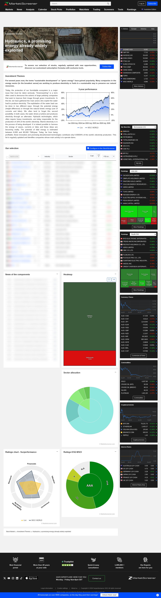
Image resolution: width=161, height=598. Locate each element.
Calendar (42, 9)
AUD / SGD (125, 327)
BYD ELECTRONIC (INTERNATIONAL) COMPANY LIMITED (135, 239)
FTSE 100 (126, 61)
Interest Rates (126, 447)
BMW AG (126, 131)
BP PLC (126, 153)
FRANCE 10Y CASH (130, 477)
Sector (71, 156)
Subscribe (152, 4)
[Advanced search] (108, 4)
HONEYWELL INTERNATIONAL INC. (135, 159)
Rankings (131, 9)
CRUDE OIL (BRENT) (128, 387)
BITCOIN (126, 424)
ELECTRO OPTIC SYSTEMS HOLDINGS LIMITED (135, 198)
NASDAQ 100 (128, 55)
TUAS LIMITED (128, 192)
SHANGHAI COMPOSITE (131, 73)
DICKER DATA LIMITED (131, 175)
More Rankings (138, 227)
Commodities (126, 363)
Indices (125, 29)
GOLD (123, 381)
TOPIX (125, 76)
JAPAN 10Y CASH (129, 474)
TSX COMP (127, 67)
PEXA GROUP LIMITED (131, 200)
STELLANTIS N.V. (129, 134)
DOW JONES (127, 58)
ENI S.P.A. (126, 146)
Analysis (30, 9)
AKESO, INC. (127, 264)
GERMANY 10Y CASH (131, 471)
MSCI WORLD (128, 82)
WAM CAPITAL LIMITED (131, 203)
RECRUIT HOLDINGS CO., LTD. (134, 244)
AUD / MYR (125, 342)
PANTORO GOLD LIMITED (132, 181)
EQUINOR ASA (128, 143)
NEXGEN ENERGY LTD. (131, 195)
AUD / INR (124, 336)
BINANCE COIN (128, 432)
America (143, 29)
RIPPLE (126, 435)
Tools (120, 9)
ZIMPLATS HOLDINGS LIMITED (134, 178)
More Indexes (138, 86)
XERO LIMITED (128, 187)
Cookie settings (62, 588)
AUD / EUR (125, 325)
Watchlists (84, 9)
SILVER (123, 390)
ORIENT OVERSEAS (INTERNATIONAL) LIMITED (135, 266)
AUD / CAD (125, 345)
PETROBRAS (127, 137)
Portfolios (70, 9)
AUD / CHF (125, 351)
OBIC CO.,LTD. (128, 250)
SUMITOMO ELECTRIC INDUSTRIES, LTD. (135, 261)
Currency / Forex (127, 297)
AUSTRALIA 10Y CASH (131, 466)
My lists (138, 163)
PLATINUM (125, 393)
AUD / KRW (125, 339)
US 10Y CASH (128, 469)
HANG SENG (127, 70)
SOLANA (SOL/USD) (130, 429)
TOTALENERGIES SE (130, 140)
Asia (152, 29)
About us (74, 588)
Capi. (92, 156)
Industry (47, 156)
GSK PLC (126, 149)
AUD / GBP (125, 330)
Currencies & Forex (138, 355)
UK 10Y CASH (128, 480)
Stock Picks (56, 9)
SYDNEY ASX (128, 49)
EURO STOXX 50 (129, 64)
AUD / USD (125, 316)
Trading (96, 9)
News (19, 9)
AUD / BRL (125, 348)
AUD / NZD (125, 333)
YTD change (108, 156)
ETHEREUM (127, 426)
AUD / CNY (125, 319)
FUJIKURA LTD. (128, 255)
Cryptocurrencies (127, 405)
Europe (133, 29)
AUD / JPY (124, 322)
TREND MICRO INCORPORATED (134, 241)
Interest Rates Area (138, 485)
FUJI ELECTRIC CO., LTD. (132, 258)
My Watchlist (125, 127)
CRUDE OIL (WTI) (127, 384)
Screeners (109, 9)
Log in (141, 4)
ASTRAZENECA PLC (130, 156)
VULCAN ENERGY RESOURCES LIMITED (135, 184)
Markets (9, 9)
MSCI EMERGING (129, 79)
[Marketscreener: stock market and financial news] (21, 4)
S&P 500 (126, 52)
